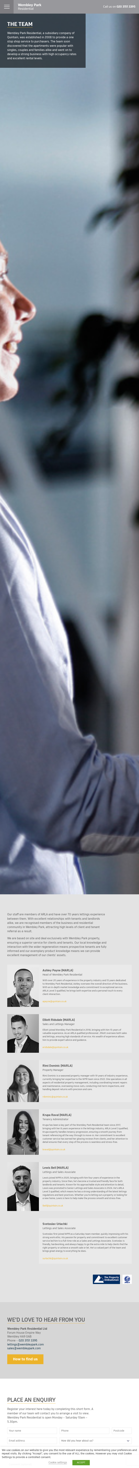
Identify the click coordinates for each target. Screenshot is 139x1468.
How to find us (25, 1359)
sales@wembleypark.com (24, 1348)
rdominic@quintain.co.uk (55, 1096)
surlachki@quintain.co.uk (55, 1258)
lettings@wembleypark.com (25, 1344)
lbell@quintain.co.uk (53, 1205)
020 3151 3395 (126, 7)
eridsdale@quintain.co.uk (55, 1047)
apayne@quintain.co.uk (54, 1001)
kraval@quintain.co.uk (54, 1149)
